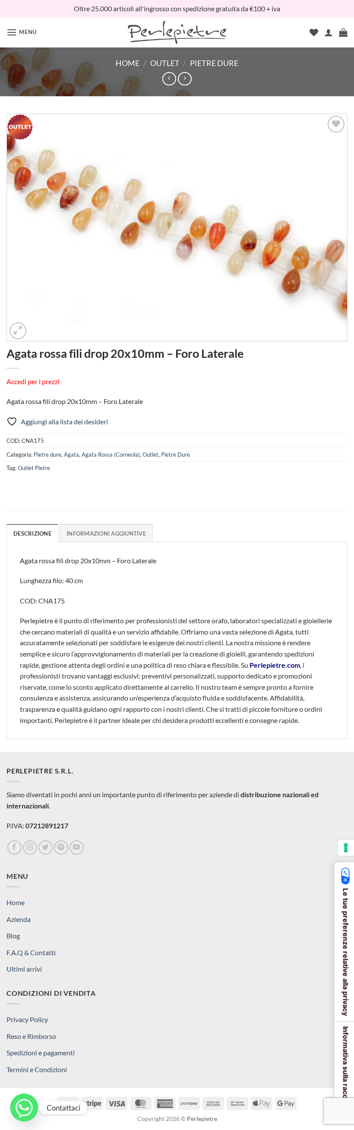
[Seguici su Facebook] (14, 847)
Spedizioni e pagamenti (40, 1052)
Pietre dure (47, 454)
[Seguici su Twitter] (45, 847)
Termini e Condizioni (36, 1069)
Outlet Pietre (34, 467)
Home (127, 63)
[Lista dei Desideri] (314, 32)
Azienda (18, 919)
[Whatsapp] (24, 1107)
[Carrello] (343, 32)
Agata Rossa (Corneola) (111, 454)
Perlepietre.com (275, 665)
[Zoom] (17, 330)
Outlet (165, 63)
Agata (71, 454)
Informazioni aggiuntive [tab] (106, 533)
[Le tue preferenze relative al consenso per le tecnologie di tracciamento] (346, 848)
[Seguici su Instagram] (30, 847)
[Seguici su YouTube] (77, 847)
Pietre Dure (214, 63)
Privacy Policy (27, 1019)
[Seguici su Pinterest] (61, 847)
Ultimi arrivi (24, 969)
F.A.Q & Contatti (31, 952)
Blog (13, 935)
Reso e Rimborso (31, 1036)
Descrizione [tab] (32, 533)
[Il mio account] (328, 32)
